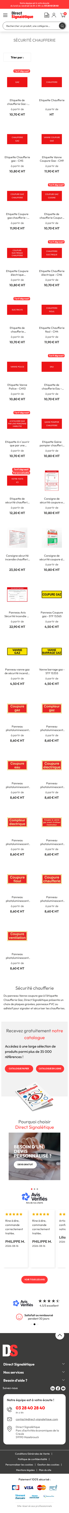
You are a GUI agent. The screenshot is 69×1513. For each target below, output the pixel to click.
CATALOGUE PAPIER (19, 1068)
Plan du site (45, 1470)
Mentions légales (25, 1470)
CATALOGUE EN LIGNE (50, 1068)
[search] (62, 25)
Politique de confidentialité (32, 1459)
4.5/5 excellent (49, 1305)
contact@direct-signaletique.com (37, 1419)
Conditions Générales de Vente (32, 1453)
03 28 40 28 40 (30, 1407)
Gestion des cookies (48, 1464)
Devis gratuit (25, 1164)
